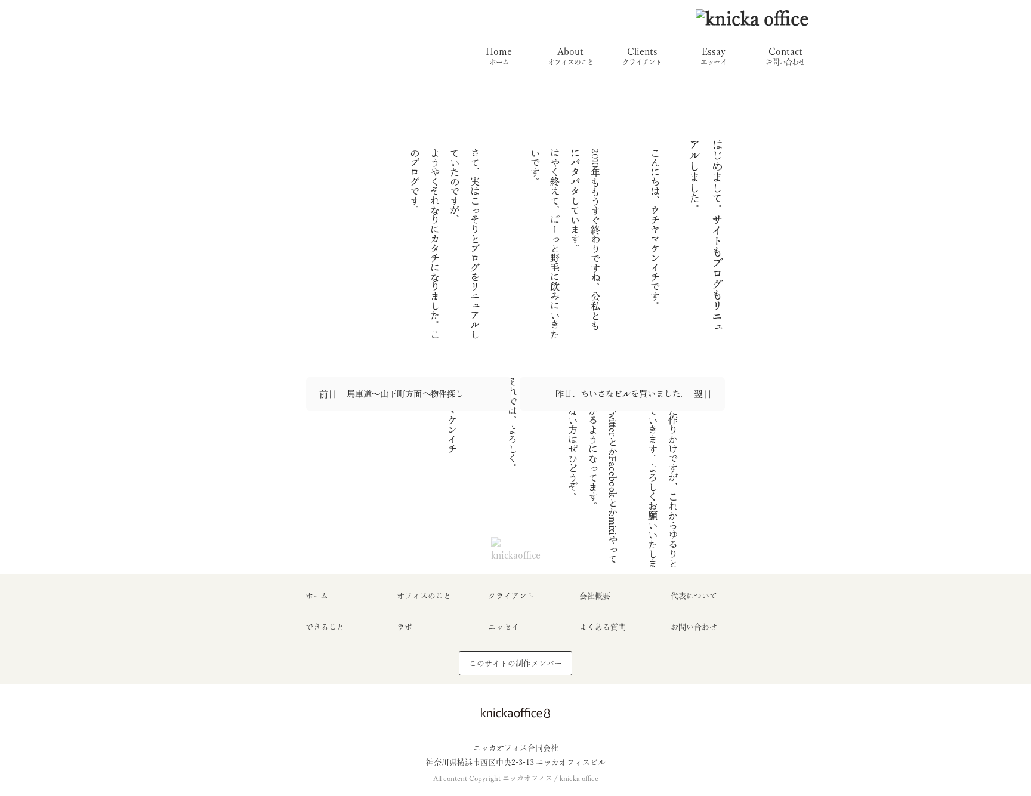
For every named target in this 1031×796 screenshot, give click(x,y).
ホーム (316, 596)
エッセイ (503, 627)
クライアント (511, 596)
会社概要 (594, 596)
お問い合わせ (694, 627)
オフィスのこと (424, 596)
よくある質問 (602, 627)
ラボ (404, 627)
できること (324, 627)
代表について (694, 596)
